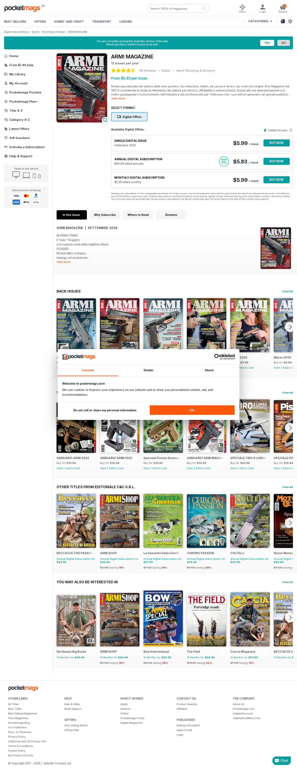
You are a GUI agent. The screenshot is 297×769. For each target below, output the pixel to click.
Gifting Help (71, 730)
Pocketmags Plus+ (23, 101)
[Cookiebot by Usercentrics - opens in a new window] (217, 357)
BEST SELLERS (15, 21)
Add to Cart (246, 367)
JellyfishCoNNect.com (246, 718)
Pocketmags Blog (19, 722)
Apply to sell (184, 730)
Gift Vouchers (19, 138)
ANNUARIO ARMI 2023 (116, 458)
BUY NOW (277, 142)
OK (192, 410)
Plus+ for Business (20, 732)
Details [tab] (149, 370)
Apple (124, 704)
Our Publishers (17, 727)
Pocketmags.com (243, 708)
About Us (238, 704)
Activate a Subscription (27, 147)
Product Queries (187, 704)
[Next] (290, 327)
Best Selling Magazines (22, 713)
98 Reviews (147, 70)
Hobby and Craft (69, 21)
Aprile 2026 (238, 357)
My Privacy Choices (20, 755)
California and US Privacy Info (27, 741)
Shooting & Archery (53, 31)
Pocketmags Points (132, 718)
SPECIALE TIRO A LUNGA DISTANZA (249, 458)
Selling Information (188, 725)
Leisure (125, 21)
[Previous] (60, 327)
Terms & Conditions (20, 746)
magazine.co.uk (243, 713)
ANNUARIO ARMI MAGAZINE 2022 (205, 458)
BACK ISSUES (69, 291)
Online (124, 713)
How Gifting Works (76, 725)
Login (180, 734)
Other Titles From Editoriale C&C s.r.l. (96, 487)
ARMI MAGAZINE (77, 31)
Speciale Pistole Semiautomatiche (162, 458)
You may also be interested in (87, 582)
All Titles (13, 704)
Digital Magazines (131, 722)
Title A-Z (16, 110)
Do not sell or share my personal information (104, 410)
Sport (35, 31)
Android (125, 708)
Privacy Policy (17, 736)
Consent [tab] (88, 370)
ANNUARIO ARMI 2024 (73, 458)
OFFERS (40, 21)
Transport (102, 21)
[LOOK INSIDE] (82, 121)
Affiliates (182, 708)
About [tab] (209, 370)
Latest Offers (19, 129)
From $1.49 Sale (21, 65)
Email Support (72, 708)
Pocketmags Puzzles (25, 92)
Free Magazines (18, 718)
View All (287, 291)
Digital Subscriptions (16, 31)
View (277, 367)
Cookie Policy (16, 750)
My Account (18, 83)
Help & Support (20, 156)
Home (13, 56)
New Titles (14, 708)
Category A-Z (19, 120)
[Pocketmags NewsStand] (24, 8)
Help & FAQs (72, 704)
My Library (17, 74)
